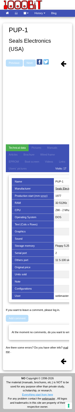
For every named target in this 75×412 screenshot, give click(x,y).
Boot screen (32, 161)
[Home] (7, 13)
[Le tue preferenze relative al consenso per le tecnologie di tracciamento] (68, 405)
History (39, 13)
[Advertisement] (37, 106)
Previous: (14, 62)
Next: (30, 62)
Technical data (17, 147)
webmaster (48, 398)
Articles (13, 154)
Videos (49, 161)
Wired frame (47, 154)
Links (62, 161)
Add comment (17, 318)
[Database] (16, 13)
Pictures (36, 147)
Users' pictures (18, 168)
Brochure (28, 154)
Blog (53, 13)
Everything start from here (37, 394)
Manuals (52, 147)
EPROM (14, 161)
